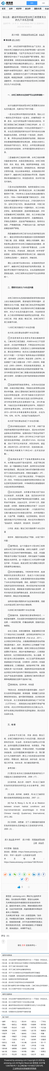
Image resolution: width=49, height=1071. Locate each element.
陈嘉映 (33, 1024)
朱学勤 (24, 1051)
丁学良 (43, 1021)
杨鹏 (3, 1036)
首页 (3, 8)
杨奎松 (24, 1033)
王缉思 (24, 1036)
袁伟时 (33, 1039)
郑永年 (24, 1021)
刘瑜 (42, 1045)
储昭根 (14, 1048)
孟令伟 (33, 1042)
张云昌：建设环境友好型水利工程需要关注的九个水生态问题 (23, 1005)
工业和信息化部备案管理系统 (24, 1068)
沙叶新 (33, 1045)
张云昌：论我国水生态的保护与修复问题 (16, 1012)
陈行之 (14, 1021)
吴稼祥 (24, 1048)
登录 (23, 945)
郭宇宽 (33, 1027)
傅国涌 (24, 1024)
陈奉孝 (33, 1036)
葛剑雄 (4, 1048)
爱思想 (7, 3)
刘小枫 (24, 1042)
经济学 (19, 8)
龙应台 (33, 1021)
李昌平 (4, 1033)
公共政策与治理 (29, 855)
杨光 (42, 1054)
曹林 (3, 1024)
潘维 (33, 1051)
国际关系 (37, 8)
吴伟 (23, 1045)
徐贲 (23, 1027)
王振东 (14, 1039)
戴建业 (43, 1030)
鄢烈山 (14, 1024)
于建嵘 (4, 1027)
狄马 (23, 1039)
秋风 (13, 1042)
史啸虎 (43, 1039)
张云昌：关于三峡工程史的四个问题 (15, 966)
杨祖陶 (4, 1030)
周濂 (42, 1033)
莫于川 (4, 1054)
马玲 (3, 1039)
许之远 (33, 1048)
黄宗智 (43, 1024)
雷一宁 (43, 1042)
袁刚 (42, 1048)
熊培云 (4, 1042)
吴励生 (14, 1051)
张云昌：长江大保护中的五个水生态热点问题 (18, 989)
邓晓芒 (14, 1036)
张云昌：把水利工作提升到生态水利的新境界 (18, 982)
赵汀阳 (33, 1030)
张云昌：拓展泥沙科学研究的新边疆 (15, 979)
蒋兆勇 (14, 1045)
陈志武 (14, 1027)
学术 (12, 855)
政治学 (28, 8)
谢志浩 (24, 1054)
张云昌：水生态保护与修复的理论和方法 (16, 1008)
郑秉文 (43, 1051)
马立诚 (43, 1027)
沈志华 (14, 1030)
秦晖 (3, 1021)
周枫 (3, 1045)
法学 (11, 8)
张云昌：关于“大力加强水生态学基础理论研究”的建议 (21, 973)
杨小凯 (4, 1051)
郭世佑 (43, 1036)
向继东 (24, 1030)
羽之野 (14, 1054)
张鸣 (13, 1033)
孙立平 (33, 1054)
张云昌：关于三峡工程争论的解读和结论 (16, 969)
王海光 (33, 1033)
